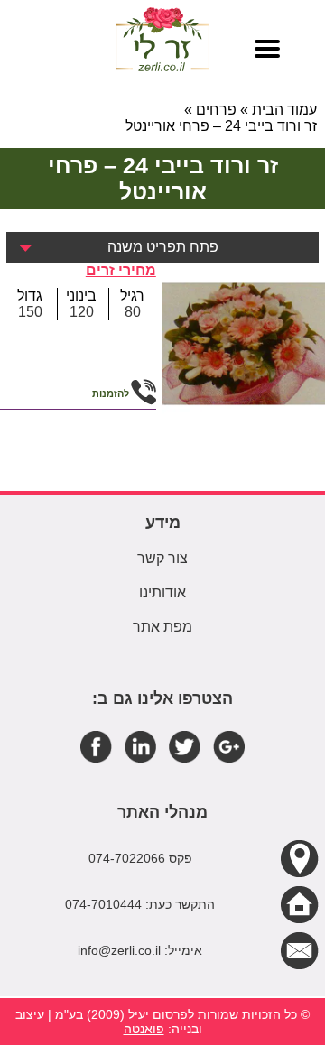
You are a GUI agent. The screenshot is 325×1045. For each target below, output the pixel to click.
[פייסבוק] (96, 746)
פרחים (216, 109)
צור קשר (162, 558)
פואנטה (144, 1029)
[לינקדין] (140, 746)
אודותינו (162, 592)
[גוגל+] (229, 746)
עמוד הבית (284, 109)
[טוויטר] (184, 746)
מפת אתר (162, 626)
